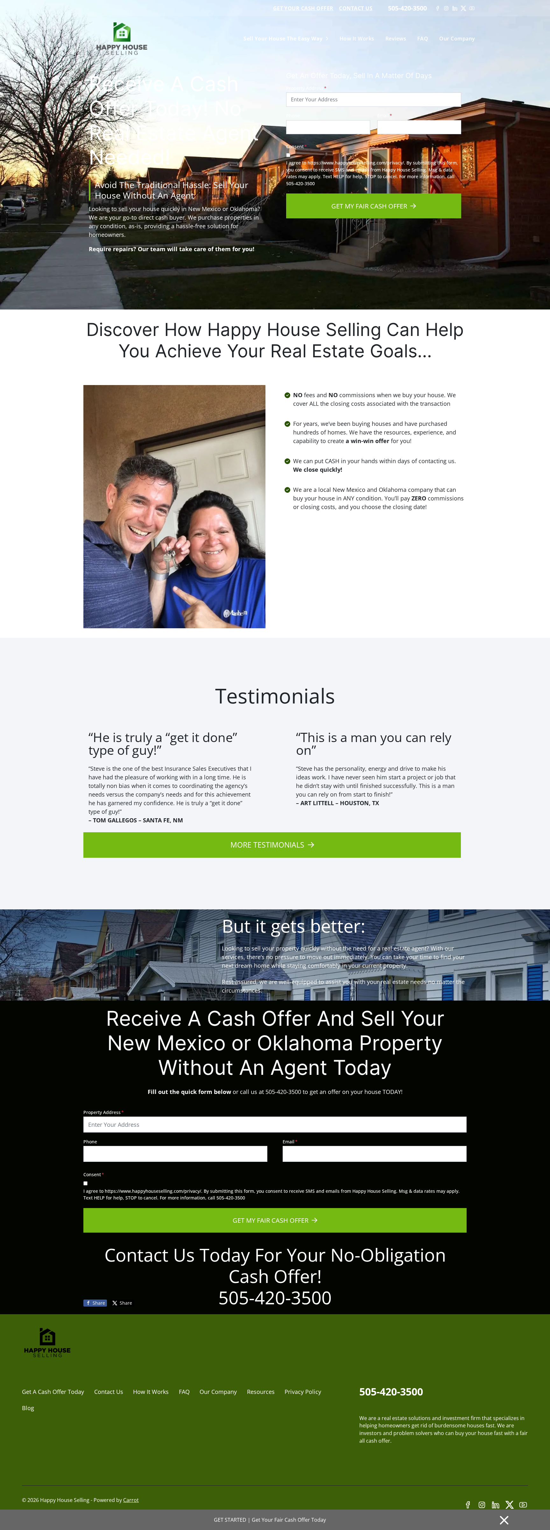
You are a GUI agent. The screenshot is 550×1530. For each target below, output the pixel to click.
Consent (296, 146)
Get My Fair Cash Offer (369, 205)
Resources (261, 1391)
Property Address (306, 88)
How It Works (357, 38)
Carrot (131, 1500)
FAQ (422, 38)
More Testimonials (267, 845)
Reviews (395, 38)
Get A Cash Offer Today (53, 1391)
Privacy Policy (303, 1391)
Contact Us (355, 8)
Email (384, 116)
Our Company (457, 38)
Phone (293, 116)
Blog (28, 1408)
